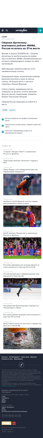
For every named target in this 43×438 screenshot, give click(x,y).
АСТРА (3, 402)
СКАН (3, 408)
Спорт (4, 37)
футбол (12, 110)
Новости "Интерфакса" (8, 407)
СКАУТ (3, 399)
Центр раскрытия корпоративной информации (14, 411)
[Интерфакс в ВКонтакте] (13, 415)
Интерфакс (21, 30)
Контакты (5, 357)
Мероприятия (18, 359)
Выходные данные (7, 429)
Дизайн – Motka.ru (7, 431)
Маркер (4, 401)
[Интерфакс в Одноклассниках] (19, 415)
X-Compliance (5, 398)
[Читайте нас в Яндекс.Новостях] (3, 415)
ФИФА (5, 110)
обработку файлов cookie (9, 386)
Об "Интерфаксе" (14, 357)
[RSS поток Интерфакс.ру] (16, 415)
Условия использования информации (13, 427)
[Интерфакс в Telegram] (6, 415)
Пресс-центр (25, 357)
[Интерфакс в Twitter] (9, 415)
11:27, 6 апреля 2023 (8, 39)
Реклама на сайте (7, 359)
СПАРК (4, 396)
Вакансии (34, 357)
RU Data (4, 410)
